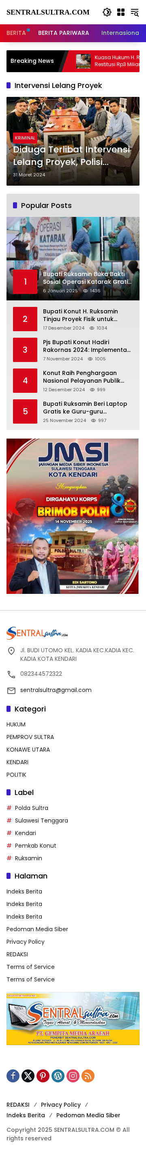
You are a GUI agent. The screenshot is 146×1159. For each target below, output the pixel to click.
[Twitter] (27, 1075)
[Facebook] (12, 1075)
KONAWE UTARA (28, 750)
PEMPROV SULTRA (30, 737)
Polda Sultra (31, 808)
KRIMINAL (25, 138)
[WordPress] (58, 1075)
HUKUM (16, 724)
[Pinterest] (42, 1075)
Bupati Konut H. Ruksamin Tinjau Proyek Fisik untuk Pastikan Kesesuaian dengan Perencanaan (86, 315)
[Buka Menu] (121, 12)
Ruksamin (28, 858)
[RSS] (88, 1075)
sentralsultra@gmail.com (56, 690)
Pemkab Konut (35, 846)
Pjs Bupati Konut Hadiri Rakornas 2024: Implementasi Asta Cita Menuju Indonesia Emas (87, 346)
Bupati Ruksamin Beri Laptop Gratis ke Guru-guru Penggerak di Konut (85, 408)
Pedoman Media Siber (37, 929)
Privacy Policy (25, 942)
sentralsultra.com (48, 12)
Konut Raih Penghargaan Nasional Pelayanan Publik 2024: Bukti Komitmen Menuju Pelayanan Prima (86, 377)
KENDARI (17, 762)
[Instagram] (73, 1075)
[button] (107, 12)
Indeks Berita (24, 891)
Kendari (25, 833)
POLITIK (16, 775)
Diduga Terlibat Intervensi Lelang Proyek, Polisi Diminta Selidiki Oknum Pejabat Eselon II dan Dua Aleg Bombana (71, 156)
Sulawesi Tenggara (41, 820)
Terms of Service (30, 967)
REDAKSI (17, 954)
